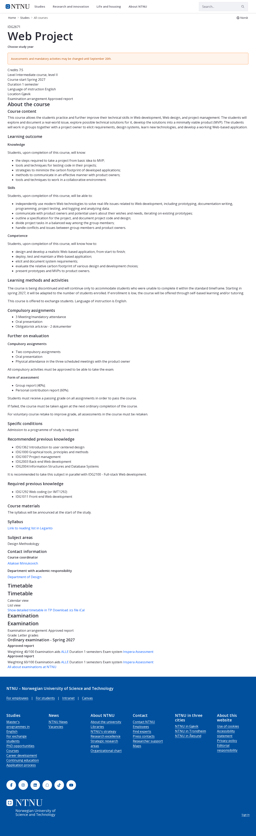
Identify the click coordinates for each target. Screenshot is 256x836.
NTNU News (58, 722)
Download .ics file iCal (69, 610)
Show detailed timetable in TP (30, 610)
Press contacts (144, 736)
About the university (106, 722)
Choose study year (21, 47)
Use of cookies (228, 726)
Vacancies (56, 726)
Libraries (97, 726)
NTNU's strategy (103, 731)
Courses (12, 750)
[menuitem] (41, 6)
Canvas (87, 698)
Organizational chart (106, 750)
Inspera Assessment (138, 651)
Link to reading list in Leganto (30, 528)
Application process (21, 765)
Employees (141, 726)
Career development (21, 755)
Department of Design (24, 577)
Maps (137, 746)
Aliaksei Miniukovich (23, 563)
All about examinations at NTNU (32, 667)
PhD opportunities (20, 746)
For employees (17, 698)
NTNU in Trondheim (190, 731)
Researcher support (148, 741)
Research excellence (105, 736)
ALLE (65, 651)
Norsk (244, 18)
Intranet (68, 698)
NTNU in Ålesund (188, 736)
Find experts (142, 731)
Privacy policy (227, 740)
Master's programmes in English (18, 727)
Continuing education (22, 760)
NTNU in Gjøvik (186, 726)
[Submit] (243, 6)
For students (45, 698)
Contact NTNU (144, 722)
